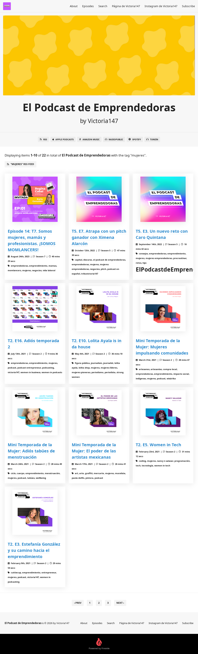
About (74, 6)
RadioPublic (116, 139)
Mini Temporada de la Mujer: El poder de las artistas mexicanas (94, 451)
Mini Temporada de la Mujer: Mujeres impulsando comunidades (162, 347)
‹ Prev (77, 602)
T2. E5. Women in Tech (158, 444)
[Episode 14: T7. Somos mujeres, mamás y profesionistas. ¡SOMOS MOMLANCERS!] (35, 199)
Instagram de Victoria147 (161, 6)
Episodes (88, 6)
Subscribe (188, 6)
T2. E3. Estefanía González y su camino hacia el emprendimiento (34, 550)
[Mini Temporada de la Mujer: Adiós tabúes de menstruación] (35, 412)
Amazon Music (91, 139)
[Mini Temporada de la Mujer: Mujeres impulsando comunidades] (163, 308)
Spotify (136, 139)
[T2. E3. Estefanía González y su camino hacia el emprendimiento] (35, 512)
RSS (45, 139)
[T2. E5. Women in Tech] (163, 412)
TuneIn (154, 139)
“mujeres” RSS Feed (22, 164)
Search (102, 6)
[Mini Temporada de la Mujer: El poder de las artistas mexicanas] (99, 412)
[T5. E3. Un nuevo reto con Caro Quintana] (163, 199)
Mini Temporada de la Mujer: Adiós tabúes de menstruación (31, 451)
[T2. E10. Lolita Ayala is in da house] (99, 308)
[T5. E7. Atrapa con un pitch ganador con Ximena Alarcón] (99, 199)
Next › (120, 602)
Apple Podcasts (64, 139)
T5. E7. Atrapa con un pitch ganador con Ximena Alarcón (99, 237)
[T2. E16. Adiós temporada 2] (35, 308)
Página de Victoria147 (126, 6)
